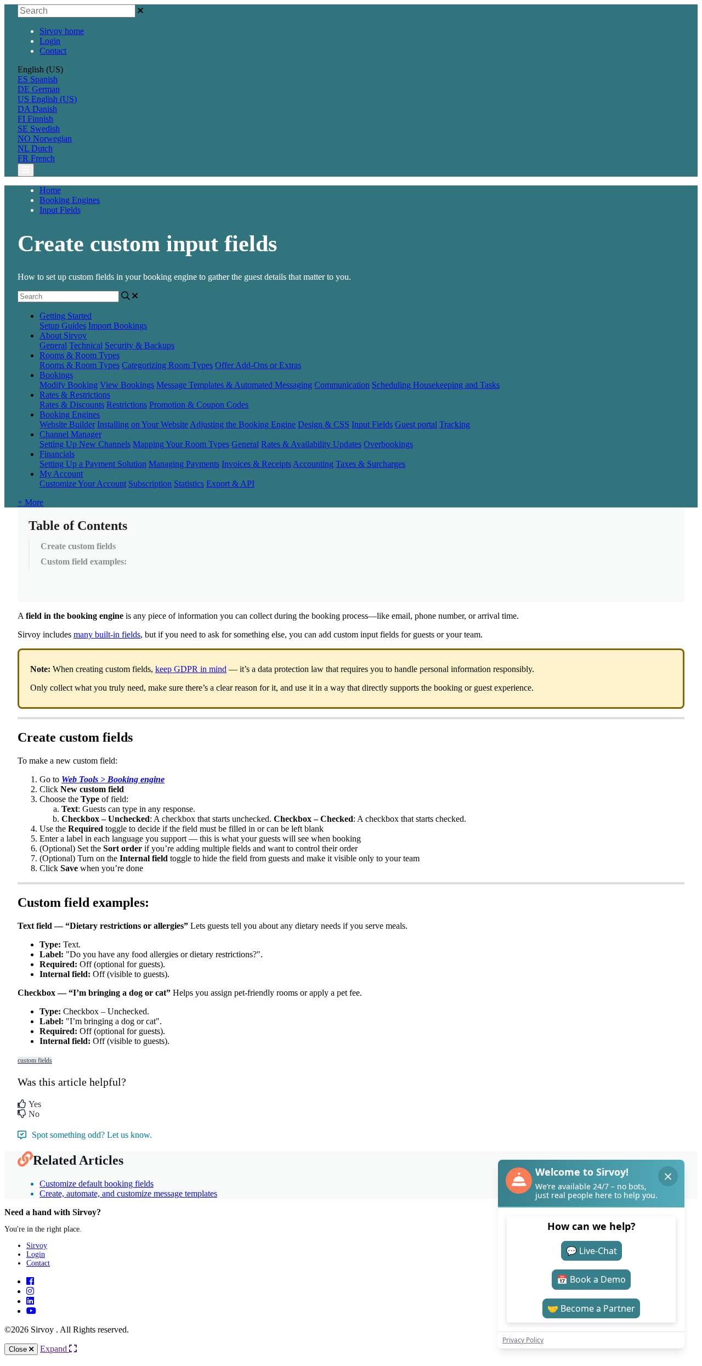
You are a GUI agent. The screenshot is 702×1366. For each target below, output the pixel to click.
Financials (57, 454)
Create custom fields (78, 546)
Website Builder (67, 424)
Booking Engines (69, 200)
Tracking (454, 424)
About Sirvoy (63, 335)
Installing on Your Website (142, 424)
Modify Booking (68, 385)
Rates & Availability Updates (311, 444)
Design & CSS (323, 424)
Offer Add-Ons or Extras (258, 365)
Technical (86, 345)
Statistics (189, 483)
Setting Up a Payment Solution (92, 463)
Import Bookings (117, 325)
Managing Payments (184, 463)
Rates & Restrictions (74, 394)
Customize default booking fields (96, 1183)
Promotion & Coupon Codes (198, 404)
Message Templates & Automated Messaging (234, 385)
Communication (342, 385)
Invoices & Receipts (256, 463)
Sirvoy (36, 1245)
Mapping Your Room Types (181, 444)
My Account (61, 473)
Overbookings (388, 444)
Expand (54, 1348)
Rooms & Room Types (79, 355)
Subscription (150, 483)
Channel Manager (70, 434)
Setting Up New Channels (85, 444)
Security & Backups (139, 345)
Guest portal (416, 424)
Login (49, 41)
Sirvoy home (61, 31)
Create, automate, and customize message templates (128, 1193)
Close (19, 1349)
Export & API (230, 483)
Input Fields (60, 210)
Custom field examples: (84, 561)
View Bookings (127, 385)
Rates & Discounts (71, 404)
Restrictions (126, 404)
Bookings (56, 375)
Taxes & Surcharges (370, 463)
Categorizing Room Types (167, 365)
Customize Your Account (82, 483)
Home (50, 190)
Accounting (313, 463)
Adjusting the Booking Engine (243, 424)
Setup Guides (62, 325)
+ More (30, 502)
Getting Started (65, 315)
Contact (52, 50)
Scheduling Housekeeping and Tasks (436, 385)
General (53, 345)
